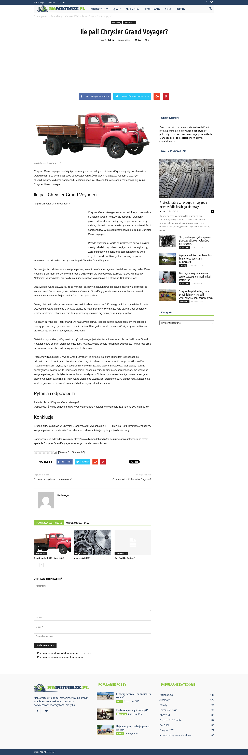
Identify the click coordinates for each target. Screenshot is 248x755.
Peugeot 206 (166, 694)
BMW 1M (164, 715)
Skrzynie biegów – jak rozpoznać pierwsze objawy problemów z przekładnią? (195, 240)
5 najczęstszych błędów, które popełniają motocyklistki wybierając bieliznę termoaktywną (196, 294)
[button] (210, 9)
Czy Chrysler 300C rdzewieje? (49, 558)
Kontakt (62, 2)
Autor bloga (39, 2)
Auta (168, 8)
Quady (117, 8)
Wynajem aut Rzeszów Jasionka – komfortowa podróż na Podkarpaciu (195, 258)
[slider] (44, 452)
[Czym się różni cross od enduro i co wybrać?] (105, 696)
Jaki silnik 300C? (82, 558)
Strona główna (41, 16)
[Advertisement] (124, 67)
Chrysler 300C (129, 23)
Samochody (116, 23)
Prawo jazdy (151, 8)
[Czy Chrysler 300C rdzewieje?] (52, 542)
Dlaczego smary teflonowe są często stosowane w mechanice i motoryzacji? (195, 276)
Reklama (51, 2)
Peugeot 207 (166, 730)
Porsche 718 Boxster (170, 720)
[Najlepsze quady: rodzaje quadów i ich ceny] (105, 730)
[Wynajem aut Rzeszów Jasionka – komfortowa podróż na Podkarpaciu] (167, 259)
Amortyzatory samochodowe (175, 735)
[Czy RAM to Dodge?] (133, 542)
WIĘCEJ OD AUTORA (77, 523)
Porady (180, 8)
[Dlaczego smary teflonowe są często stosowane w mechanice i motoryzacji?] (167, 277)
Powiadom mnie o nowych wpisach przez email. (60, 657)
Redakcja (109, 40)
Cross (119, 701)
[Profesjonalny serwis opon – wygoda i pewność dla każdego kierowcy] (186, 178)
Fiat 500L (164, 725)
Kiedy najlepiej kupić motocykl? (132, 710)
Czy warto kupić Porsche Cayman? (132, 479)
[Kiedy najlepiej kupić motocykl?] (105, 714)
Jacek (162, 211)
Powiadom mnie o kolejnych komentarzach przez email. (64, 653)
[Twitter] (211, 2)
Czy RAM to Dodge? (125, 558)
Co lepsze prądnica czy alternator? (53, 479)
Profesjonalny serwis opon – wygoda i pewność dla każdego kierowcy (183, 204)
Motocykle (98, 8)
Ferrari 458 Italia (168, 710)
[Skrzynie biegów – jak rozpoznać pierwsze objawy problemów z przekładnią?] (167, 241)
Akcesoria (132, 8)
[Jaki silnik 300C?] (92, 542)
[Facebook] (206, 2)
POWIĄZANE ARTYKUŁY (49, 523)
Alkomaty (164, 699)
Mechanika (184, 247)
